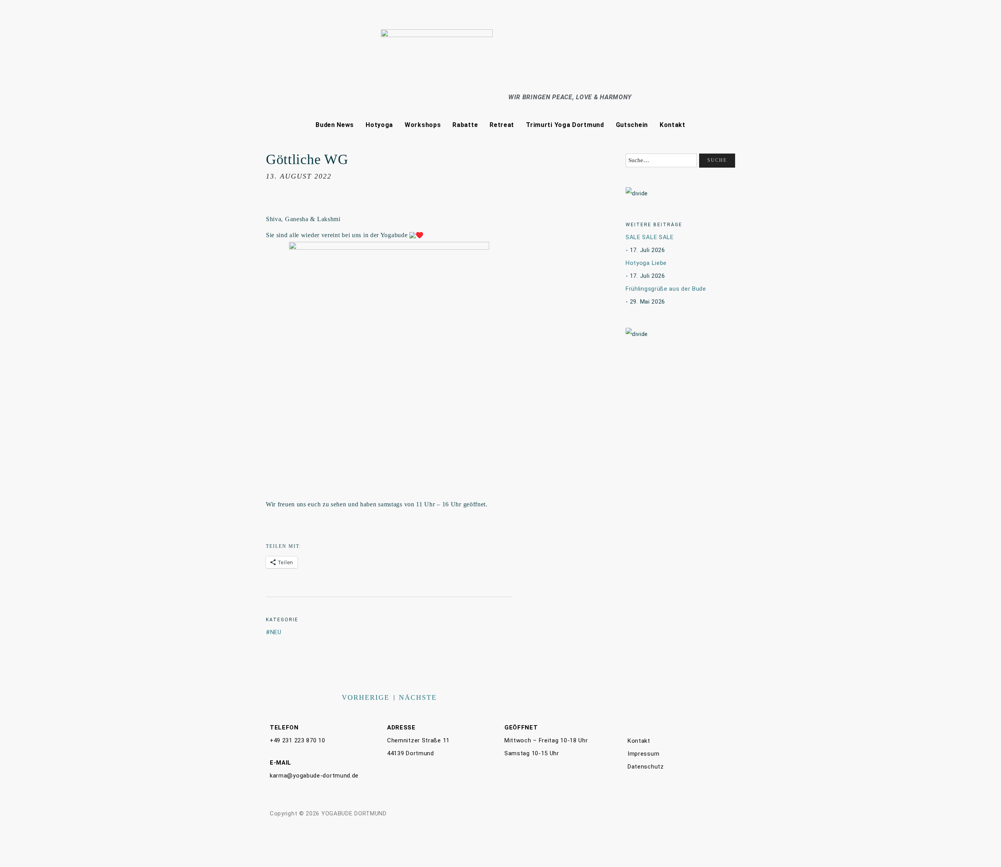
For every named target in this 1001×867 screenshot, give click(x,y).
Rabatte (465, 125)
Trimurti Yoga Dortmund (565, 125)
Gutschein (632, 125)
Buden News (335, 125)
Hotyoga (379, 125)
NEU (276, 632)
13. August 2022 (299, 176)
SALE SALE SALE (650, 237)
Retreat (502, 125)
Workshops (423, 125)
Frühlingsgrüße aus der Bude (666, 288)
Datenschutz (646, 766)
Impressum (643, 753)
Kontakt (672, 125)
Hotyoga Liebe (646, 262)
